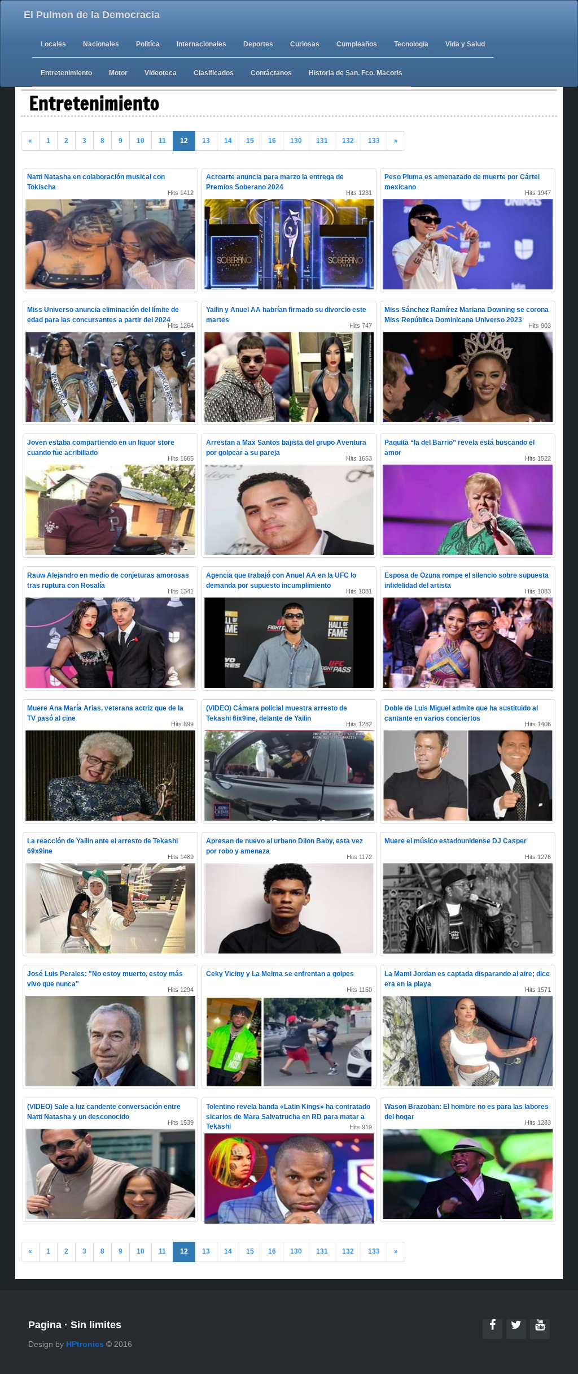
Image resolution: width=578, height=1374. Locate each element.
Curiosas (304, 44)
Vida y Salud (465, 44)
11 (162, 141)
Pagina (45, 1324)
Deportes (258, 44)
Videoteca (160, 73)
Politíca (148, 44)
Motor (118, 73)
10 (140, 141)
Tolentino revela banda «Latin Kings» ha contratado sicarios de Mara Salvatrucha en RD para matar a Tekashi (288, 1116)
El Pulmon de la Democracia (92, 14)
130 (296, 141)
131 (322, 141)
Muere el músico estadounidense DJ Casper (455, 841)
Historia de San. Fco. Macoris (355, 73)
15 (250, 141)
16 (272, 141)
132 (348, 141)
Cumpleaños (356, 44)
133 (374, 141)
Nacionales (101, 44)
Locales (53, 44)
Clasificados (214, 73)
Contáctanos (271, 73)
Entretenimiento (66, 73)
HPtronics (85, 1344)
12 (184, 141)
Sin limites (96, 1324)
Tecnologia (411, 44)
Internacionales (201, 44)
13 (206, 141)
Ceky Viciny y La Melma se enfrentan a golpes (280, 974)
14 (228, 141)
